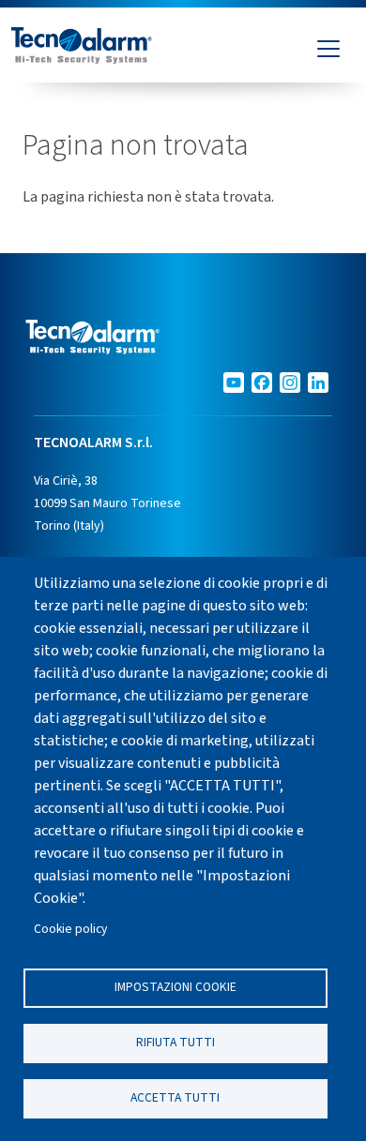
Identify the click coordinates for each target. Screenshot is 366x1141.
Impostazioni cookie (175, 987)
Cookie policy (70, 929)
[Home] (81, 49)
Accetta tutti (175, 1097)
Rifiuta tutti (175, 1042)
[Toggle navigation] (328, 49)
